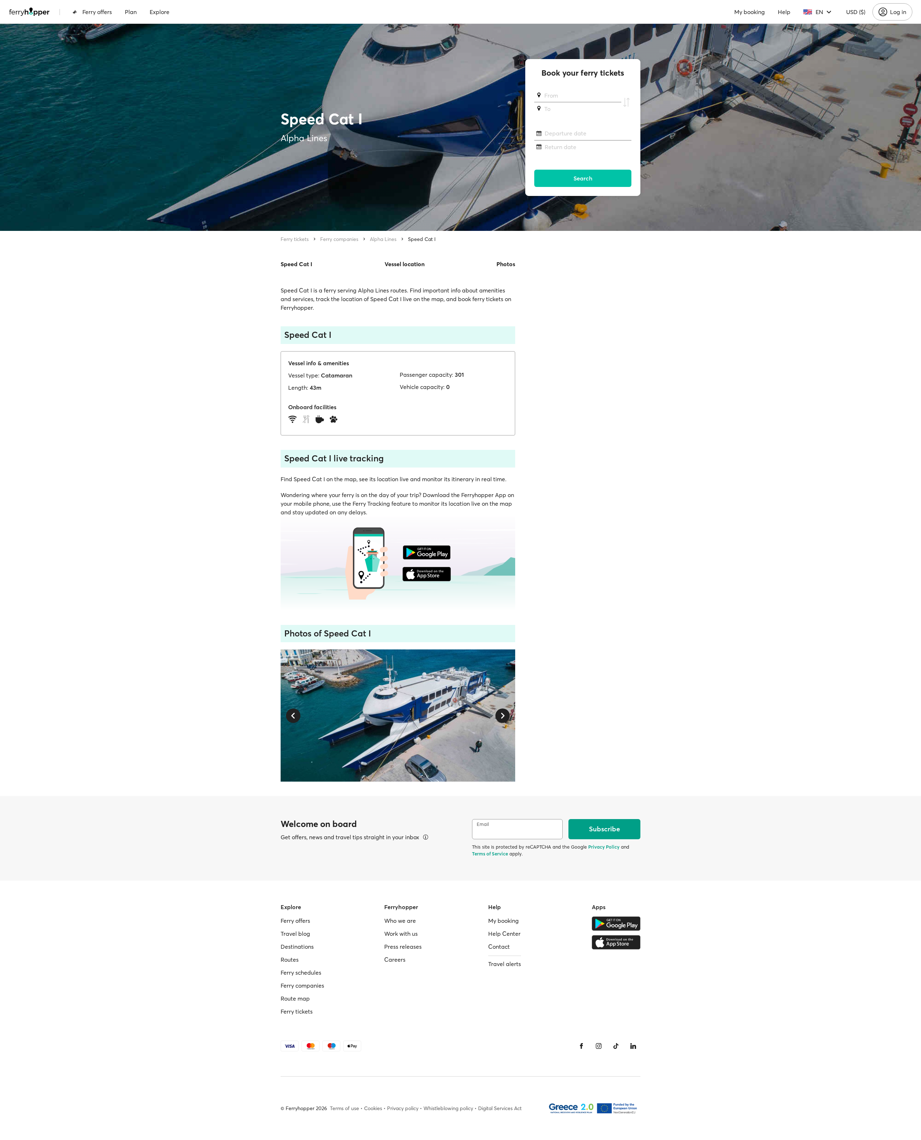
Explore (159, 11)
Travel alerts (504, 963)
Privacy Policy (604, 847)
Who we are (400, 920)
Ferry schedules (301, 972)
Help (784, 11)
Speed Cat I (422, 239)
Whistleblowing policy (448, 1108)
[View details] (426, 837)
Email (483, 824)
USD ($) (855, 11)
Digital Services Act (500, 1108)
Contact (499, 946)
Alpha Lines (383, 239)
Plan (131, 11)
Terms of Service (490, 854)
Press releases (403, 946)
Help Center (504, 933)
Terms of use (344, 1108)
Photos (505, 264)
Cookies (373, 1108)
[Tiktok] (616, 1046)
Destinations (297, 946)
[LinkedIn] (633, 1046)
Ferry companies (339, 239)
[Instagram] (598, 1046)
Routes (290, 959)
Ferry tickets (295, 239)
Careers (394, 959)
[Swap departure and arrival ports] (626, 102)
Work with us (401, 933)
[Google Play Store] (616, 923)
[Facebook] (581, 1046)
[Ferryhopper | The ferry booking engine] (29, 12)
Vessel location (405, 264)
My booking (749, 11)
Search (583, 178)
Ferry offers (97, 11)
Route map (295, 998)
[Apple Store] (616, 942)
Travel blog (295, 933)
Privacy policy (402, 1108)
